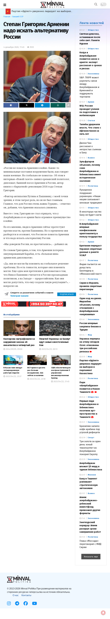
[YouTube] (34, 603)
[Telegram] (17, 603)
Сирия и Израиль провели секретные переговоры (90, 286)
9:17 (82, 260)
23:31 (83, 422)
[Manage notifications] (103, 612)
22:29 (83, 459)
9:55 (83, 208)
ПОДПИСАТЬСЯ (67, 294)
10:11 (83, 186)
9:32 (83, 242)
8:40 (83, 30)
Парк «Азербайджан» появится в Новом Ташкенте (41, 11)
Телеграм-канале (19, 296)
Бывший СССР (17, 17)
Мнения (92, 475)
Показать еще (91, 557)
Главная (6, 17)
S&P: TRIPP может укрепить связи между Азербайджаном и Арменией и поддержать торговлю (89, 87)
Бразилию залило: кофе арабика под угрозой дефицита (89, 429)
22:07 (83, 475)
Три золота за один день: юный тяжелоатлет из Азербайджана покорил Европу (90, 448)
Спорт (91, 437)
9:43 (83, 220)
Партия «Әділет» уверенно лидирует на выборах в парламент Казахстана (90, 367)
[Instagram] (9, 603)
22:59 (83, 438)
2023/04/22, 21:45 (61, 381)
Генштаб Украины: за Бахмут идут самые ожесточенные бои (54, 342)
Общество (93, 30)
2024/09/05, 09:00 (13, 349)
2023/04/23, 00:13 (49, 349)
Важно (91, 158)
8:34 (83, 335)
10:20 (83, 139)
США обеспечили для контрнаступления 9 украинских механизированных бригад (60, 373)
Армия (91, 102)
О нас (16, 595)
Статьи (91, 120)
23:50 (83, 378)
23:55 (83, 357)
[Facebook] (25, 603)
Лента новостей (91, 23)
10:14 (83, 158)
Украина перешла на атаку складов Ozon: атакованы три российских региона (89, 345)
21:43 (83, 518)
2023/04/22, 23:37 (13, 376)
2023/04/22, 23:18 (37, 379)
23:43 (83, 397)
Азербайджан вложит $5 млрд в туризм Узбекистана (90, 466)
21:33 (83, 537)
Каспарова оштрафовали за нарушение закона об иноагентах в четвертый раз (19, 342)
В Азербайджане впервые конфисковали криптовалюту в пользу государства (90, 230)
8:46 (83, 319)
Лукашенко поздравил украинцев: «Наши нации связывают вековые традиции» (90, 196)
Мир (90, 335)
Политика (93, 186)
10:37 (83, 102)
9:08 (83, 279)
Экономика (93, 74)
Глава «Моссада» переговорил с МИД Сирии (90, 544)
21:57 (83, 493)
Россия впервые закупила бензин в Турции (90, 326)
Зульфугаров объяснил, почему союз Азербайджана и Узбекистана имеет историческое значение (90, 171)
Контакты (26, 595)
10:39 (83, 49)
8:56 (83, 294)
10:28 (83, 121)
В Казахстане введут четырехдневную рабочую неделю (12, 370)
